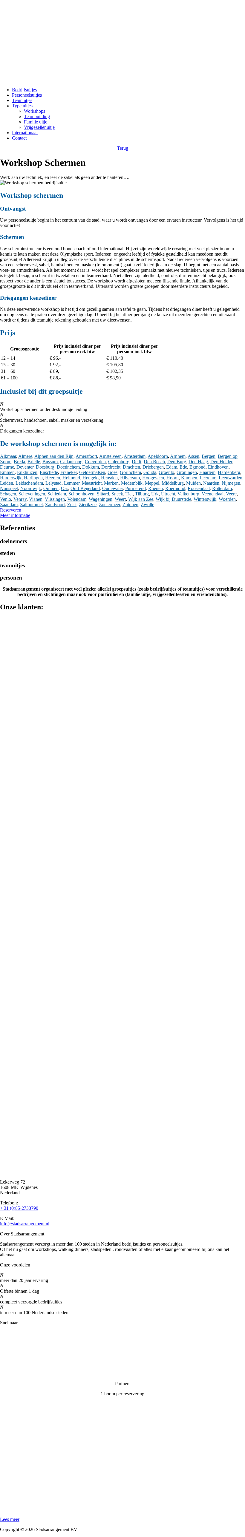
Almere (25, 456)
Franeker (68, 472)
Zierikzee (88, 504)
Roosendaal (199, 488)
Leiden (6, 483)
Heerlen (52, 477)
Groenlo (166, 472)
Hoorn (172, 477)
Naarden (211, 483)
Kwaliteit (8, 1353)
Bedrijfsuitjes (24, 89)
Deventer (24, 466)
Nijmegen (231, 483)
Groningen (187, 472)
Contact (19, 137)
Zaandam (9, 504)
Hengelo (90, 477)
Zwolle (147, 504)
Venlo (5, 499)
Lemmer (71, 483)
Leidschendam (29, 483)
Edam (171, 466)
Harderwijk (11, 477)
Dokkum (90, 466)
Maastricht (92, 483)
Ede (183, 466)
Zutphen (130, 504)
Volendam (76, 499)
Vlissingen (55, 499)
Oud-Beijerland (85, 488)
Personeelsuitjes (27, 95)
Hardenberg (229, 472)
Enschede (49, 472)
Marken (111, 483)
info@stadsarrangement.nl (24, 1223)
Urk (155, 493)
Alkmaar (8, 456)
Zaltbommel (31, 504)
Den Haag (198, 461)
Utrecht (168, 493)
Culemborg (118, 461)
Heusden (109, 477)
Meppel (152, 483)
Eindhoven (218, 466)
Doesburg (45, 466)
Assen (193, 456)
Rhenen (155, 488)
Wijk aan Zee (140, 499)
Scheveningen (32, 493)
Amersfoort (86, 456)
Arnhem (178, 456)
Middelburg (173, 483)
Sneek (117, 493)
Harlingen (33, 477)
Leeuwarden (230, 477)
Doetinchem (68, 466)
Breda (19, 461)
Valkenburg (188, 493)
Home (6, 1332)
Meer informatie (15, 515)
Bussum (50, 461)
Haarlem (207, 472)
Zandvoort (55, 504)
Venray (20, 499)
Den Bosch (154, 461)
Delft (136, 461)
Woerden (227, 499)
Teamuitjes (22, 100)
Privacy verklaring (17, 1363)
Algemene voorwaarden (22, 1373)
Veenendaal (212, 493)
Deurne (7, 466)
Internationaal (25, 132)
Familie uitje (35, 121)
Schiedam (57, 493)
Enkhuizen (27, 472)
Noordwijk (30, 488)
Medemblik (132, 483)
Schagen (8, 493)
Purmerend (135, 488)
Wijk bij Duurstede (173, 499)
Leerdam (208, 477)
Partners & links (15, 1343)
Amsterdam (135, 456)
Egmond (197, 466)
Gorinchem (130, 472)
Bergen (208, 456)
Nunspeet (9, 488)
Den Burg (176, 461)
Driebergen (153, 466)
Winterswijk (205, 499)
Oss (64, 488)
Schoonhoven (81, 493)
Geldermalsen (92, 472)
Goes (112, 472)
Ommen (51, 488)
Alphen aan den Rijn (54, 456)
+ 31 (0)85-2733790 (19, 1208)
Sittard (103, 493)
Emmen (7, 472)
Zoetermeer (109, 504)
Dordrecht (110, 466)
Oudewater (112, 488)
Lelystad (53, 483)
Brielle (33, 461)
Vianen (35, 499)
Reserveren (10, 509)
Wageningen (100, 499)
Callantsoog (71, 461)
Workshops (34, 111)
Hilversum (130, 477)
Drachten (131, 466)
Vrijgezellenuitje (39, 127)
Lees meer (9, 1519)
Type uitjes (22, 105)
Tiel (129, 493)
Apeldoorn (158, 456)
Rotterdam (222, 488)
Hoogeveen (153, 477)
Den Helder (221, 461)
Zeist (71, 504)
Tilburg (142, 493)
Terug (122, 148)
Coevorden (95, 461)
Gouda (149, 472)
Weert (120, 499)
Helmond (71, 477)
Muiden (193, 483)
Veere (231, 493)
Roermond (175, 488)
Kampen (189, 477)
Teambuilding (37, 116)
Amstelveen (110, 456)
